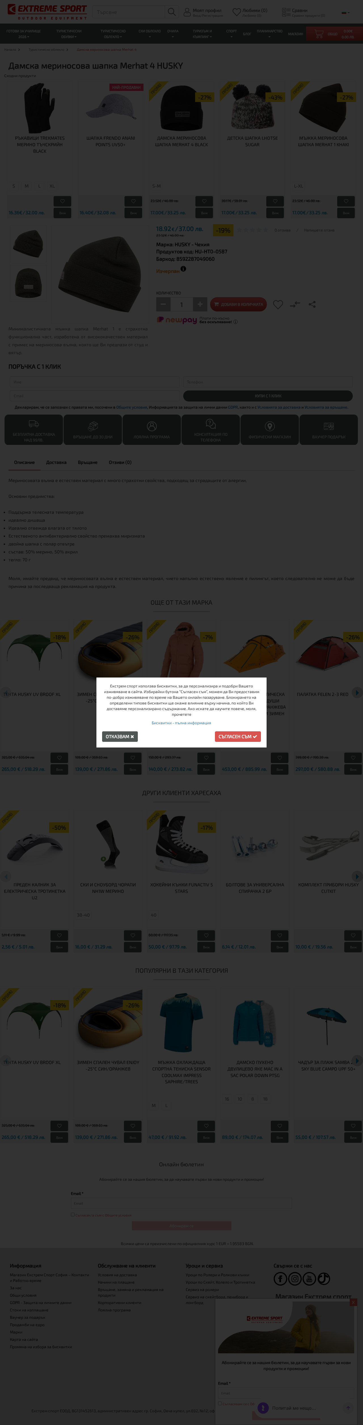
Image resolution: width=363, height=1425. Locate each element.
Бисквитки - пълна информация (181, 722)
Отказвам (118, 736)
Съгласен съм (236, 736)
